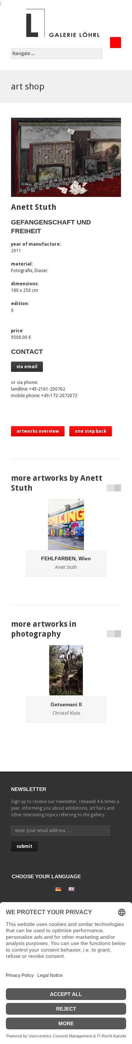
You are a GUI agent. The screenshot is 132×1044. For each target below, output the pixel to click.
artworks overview (37, 431)
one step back (90, 431)
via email (26, 366)
